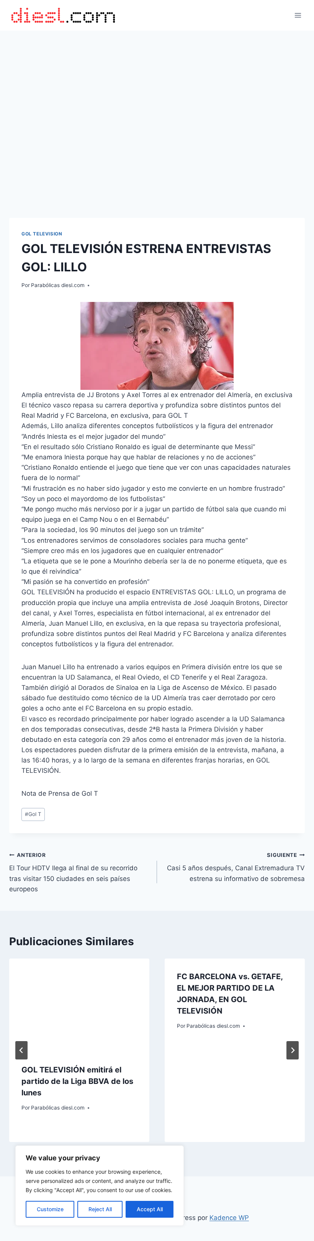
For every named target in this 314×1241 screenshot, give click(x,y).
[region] (99, 1185)
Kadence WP (229, 1218)
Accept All (150, 1209)
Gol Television (41, 234)
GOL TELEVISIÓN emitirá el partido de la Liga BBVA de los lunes (77, 1081)
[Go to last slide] (21, 1050)
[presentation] (79, 1005)
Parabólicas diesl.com (58, 285)
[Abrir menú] (298, 15)
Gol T (33, 814)
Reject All (100, 1209)
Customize (50, 1209)
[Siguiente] (292, 1050)
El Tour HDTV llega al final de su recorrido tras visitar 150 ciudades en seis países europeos (73, 872)
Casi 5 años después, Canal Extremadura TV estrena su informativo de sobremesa (236, 867)
